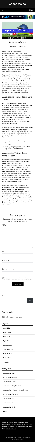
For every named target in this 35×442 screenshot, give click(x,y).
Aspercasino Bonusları (10, 377)
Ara (3, 296)
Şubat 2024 (7, 358)
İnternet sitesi (8, 269)
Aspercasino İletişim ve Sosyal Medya (15, 390)
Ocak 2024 (6, 362)
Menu (31, 10)
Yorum (5, 225)
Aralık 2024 (7, 328)
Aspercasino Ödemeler (10, 394)
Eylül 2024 (6, 341)
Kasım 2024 (7, 332)
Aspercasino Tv (8, 403)
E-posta (6, 260)
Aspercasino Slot (8, 399)
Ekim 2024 (6, 337)
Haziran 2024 (7, 353)
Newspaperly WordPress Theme (21, 438)
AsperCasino (17, 4)
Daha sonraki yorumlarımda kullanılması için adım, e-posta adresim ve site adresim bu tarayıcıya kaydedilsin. (18, 279)
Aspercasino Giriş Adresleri (12, 386)
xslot (14, 429)
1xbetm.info (9, 429)
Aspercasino (6, 422)
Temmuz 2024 (8, 349)
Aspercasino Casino (9, 382)
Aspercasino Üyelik (9, 407)
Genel (5, 411)
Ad (3, 251)
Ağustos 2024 (8, 345)
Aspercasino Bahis (9, 373)
